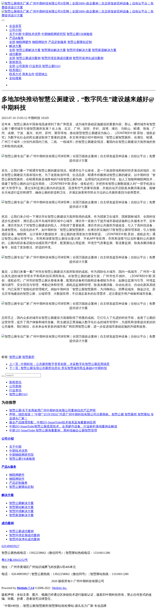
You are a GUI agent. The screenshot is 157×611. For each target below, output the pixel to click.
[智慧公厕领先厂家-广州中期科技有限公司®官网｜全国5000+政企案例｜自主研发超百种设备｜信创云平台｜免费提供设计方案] (78, 10)
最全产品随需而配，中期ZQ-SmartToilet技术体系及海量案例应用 (52, 422)
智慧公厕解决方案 (28, 50)
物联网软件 (39, 42)
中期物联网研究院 (53, 34)
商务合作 (28, 74)
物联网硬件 (23, 42)
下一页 (58, 368)
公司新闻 (22, 66)
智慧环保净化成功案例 (88, 58)
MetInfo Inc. (59, 588)
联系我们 (15, 70)
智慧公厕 (15, 357)
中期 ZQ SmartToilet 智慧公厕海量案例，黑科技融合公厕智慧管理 (53, 430)
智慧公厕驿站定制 (79, 42)
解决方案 (15, 46)
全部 (12, 42)
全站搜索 (15, 78)
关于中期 (15, 34)
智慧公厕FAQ (51, 66)
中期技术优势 (31, 34)
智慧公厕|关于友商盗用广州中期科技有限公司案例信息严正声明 (52, 410)
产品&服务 (16, 38)
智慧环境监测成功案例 (56, 58)
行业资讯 (35, 66)
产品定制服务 (57, 42)
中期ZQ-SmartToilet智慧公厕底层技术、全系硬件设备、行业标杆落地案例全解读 (63, 426)
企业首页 (15, 26)
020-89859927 (10, 546)
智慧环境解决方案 (79, 50)
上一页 (59, 364)
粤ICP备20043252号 (15, 559)
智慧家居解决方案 (104, 50)
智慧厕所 (28, 357)
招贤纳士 (41, 74)
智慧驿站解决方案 (53, 50)
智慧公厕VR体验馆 (79, 34)
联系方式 (15, 74)
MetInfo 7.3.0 (25, 588)
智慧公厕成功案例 (28, 58)
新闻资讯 (15, 62)
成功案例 (15, 54)
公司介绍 (15, 30)
